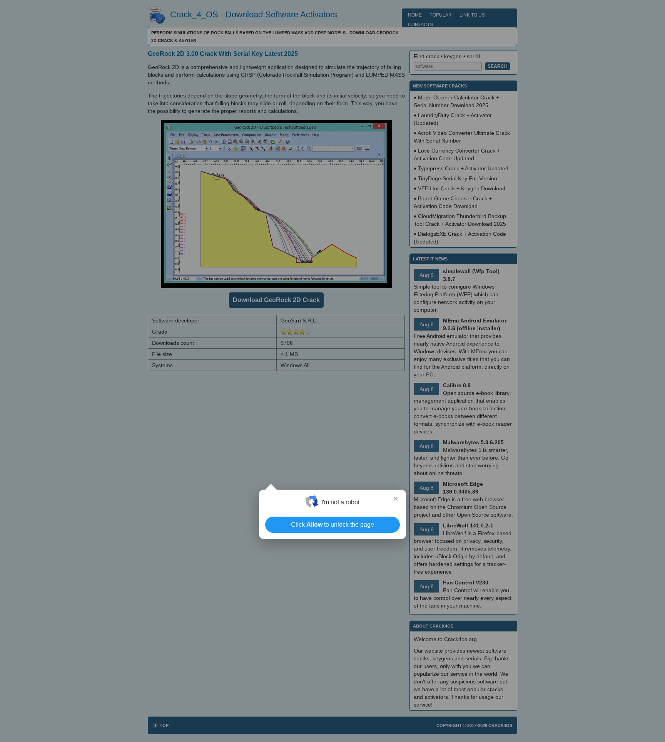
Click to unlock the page (332, 524)
